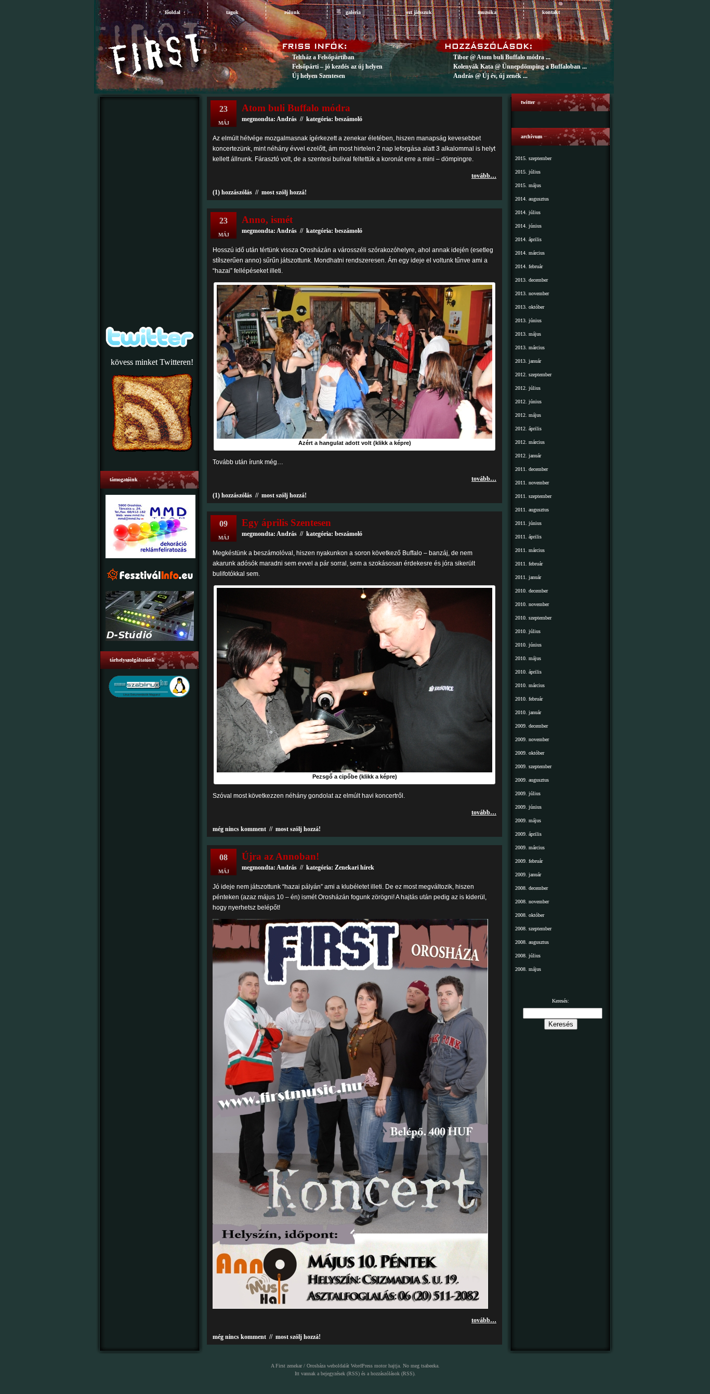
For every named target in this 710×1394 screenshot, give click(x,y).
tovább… (483, 175)
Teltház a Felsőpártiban (323, 57)
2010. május (528, 658)
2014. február (529, 266)
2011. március (530, 550)
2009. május (528, 820)
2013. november (532, 293)
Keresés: (560, 1001)
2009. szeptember (533, 766)
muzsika (487, 12)
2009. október (529, 753)
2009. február (529, 861)
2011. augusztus (532, 509)
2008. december (531, 888)
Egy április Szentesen (286, 522)
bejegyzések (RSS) (340, 1373)
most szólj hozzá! (284, 192)
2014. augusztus (532, 199)
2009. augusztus (532, 780)
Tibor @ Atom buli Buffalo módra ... (501, 57)
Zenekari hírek (354, 867)
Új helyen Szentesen (318, 76)
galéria (353, 12)
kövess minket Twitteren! (152, 362)
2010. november (532, 604)
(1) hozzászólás (232, 192)
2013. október (529, 307)
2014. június (528, 226)
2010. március (530, 685)
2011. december (531, 469)
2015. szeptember (533, 158)
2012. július (528, 388)
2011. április (528, 537)
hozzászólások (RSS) (392, 1373)
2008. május (528, 969)
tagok (232, 12)
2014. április (528, 239)
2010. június (528, 645)
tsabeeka (429, 1366)
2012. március (530, 442)
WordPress (362, 1366)
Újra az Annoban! (280, 856)
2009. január (528, 874)
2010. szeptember (533, 618)
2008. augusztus (532, 942)
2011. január (528, 577)
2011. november (532, 482)
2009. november (532, 739)
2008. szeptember (533, 928)
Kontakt (551, 12)
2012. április (528, 428)
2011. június (528, 523)
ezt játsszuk (419, 12)
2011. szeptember (533, 496)
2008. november (532, 901)
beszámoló (348, 230)
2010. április (528, 672)
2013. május (528, 334)
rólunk (292, 12)
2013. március (530, 347)
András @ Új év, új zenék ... (490, 76)
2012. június (528, 401)
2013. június (528, 320)
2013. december (531, 280)
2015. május (528, 185)
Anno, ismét (267, 219)
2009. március (530, 847)
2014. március (530, 253)
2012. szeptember (533, 374)
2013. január (528, 361)
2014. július (528, 212)
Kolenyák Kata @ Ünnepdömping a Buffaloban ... (520, 66)
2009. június (528, 807)
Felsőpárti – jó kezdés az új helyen (337, 66)
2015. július (528, 172)
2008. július (528, 955)
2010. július (528, 631)
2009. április (528, 834)
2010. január (528, 712)
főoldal (172, 12)
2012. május (528, 415)
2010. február (529, 699)
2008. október (529, 915)
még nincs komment (239, 829)
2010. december (531, 591)
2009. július (528, 793)
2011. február (529, 564)
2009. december (531, 726)
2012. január (528, 455)
